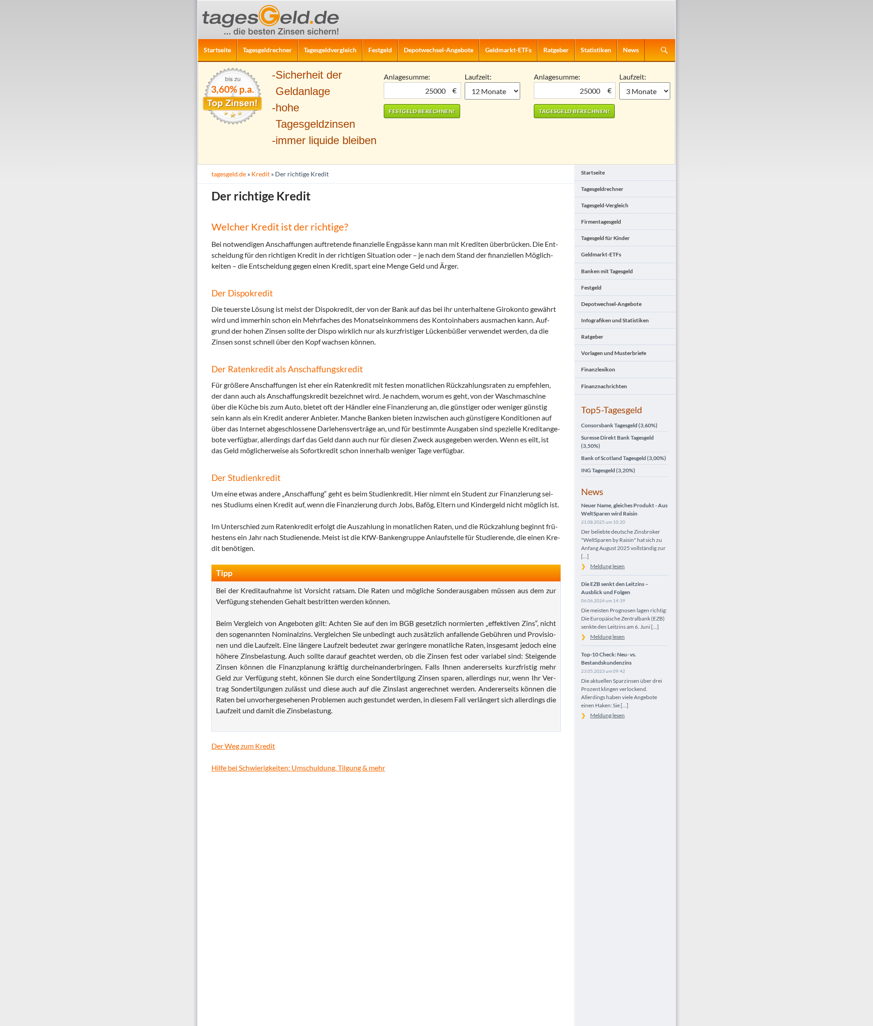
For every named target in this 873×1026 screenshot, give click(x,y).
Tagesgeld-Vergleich (604, 205)
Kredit (260, 174)
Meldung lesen (607, 566)
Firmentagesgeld (601, 221)
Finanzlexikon (598, 369)
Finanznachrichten (604, 386)
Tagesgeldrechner (267, 50)
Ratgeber (556, 50)
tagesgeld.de (228, 174)
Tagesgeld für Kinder (605, 238)
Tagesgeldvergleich (330, 50)
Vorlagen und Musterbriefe (613, 353)
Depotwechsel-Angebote (438, 50)
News (631, 50)
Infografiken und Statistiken (615, 320)
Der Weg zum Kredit (243, 745)
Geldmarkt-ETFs (508, 50)
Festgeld (380, 50)
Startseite (217, 50)
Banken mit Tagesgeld (607, 271)
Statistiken (596, 50)
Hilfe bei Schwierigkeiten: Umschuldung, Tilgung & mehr (298, 767)
